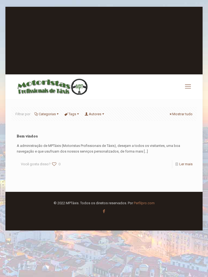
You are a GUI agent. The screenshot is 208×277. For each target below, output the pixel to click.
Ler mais (186, 164)
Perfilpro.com (144, 203)
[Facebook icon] (104, 211)
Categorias (47, 114)
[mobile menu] (188, 86)
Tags (72, 114)
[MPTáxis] (52, 86)
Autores (95, 114)
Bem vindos (27, 136)
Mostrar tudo (182, 114)
